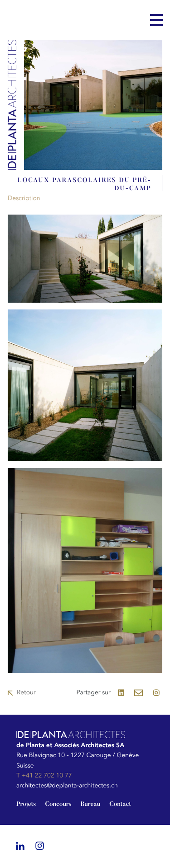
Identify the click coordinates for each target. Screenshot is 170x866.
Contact (120, 804)
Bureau (91, 804)
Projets (26, 804)
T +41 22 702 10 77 (44, 776)
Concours (58, 804)
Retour (26, 693)
